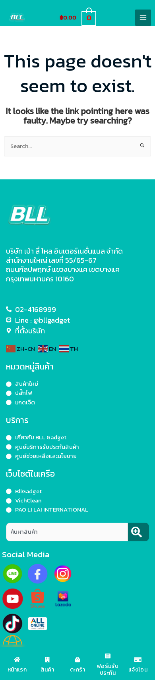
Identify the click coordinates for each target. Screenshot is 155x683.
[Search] (138, 532)
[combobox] (67, 532)
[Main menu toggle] (143, 17)
